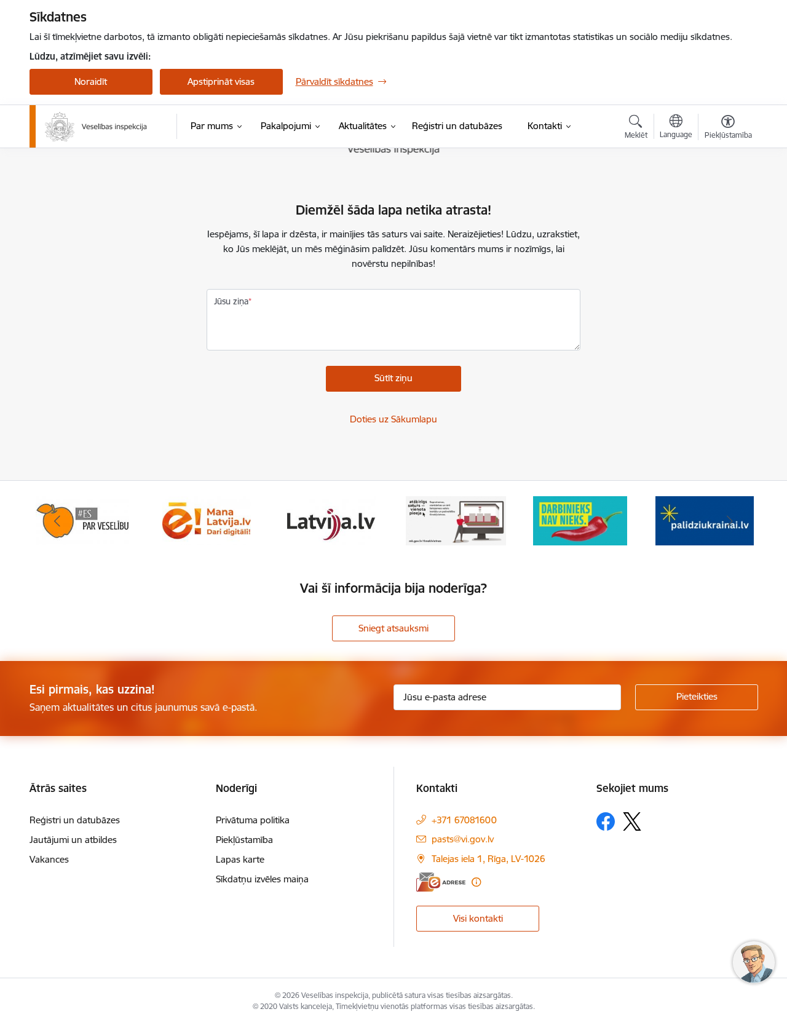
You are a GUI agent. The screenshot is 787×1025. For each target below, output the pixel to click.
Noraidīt (90, 81)
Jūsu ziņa (231, 301)
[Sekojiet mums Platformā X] (632, 821)
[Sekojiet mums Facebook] (605, 821)
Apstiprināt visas (221, 81)
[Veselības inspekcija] (96, 126)
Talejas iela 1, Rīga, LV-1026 (488, 859)
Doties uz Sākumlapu (393, 419)
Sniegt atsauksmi (393, 628)
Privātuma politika (253, 820)
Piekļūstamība (244, 839)
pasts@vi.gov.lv (463, 839)
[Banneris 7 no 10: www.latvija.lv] (207, 520)
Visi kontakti (478, 918)
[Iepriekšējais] (57, 520)
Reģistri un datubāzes (75, 820)
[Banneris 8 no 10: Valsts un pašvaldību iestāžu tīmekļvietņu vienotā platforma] (331, 520)
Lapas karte (240, 859)
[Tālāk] (729, 520)
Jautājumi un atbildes (73, 839)
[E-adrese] (440, 882)
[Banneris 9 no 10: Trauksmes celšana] (456, 520)
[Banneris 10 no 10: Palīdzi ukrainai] (580, 520)
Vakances (49, 859)
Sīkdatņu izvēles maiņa (262, 879)
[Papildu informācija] (476, 882)
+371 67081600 (464, 820)
